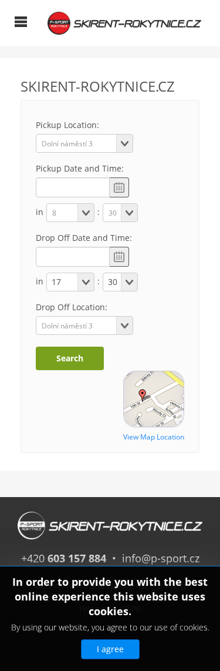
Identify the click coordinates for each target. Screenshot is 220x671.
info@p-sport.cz (160, 558)
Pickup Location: (67, 124)
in (39, 211)
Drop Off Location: (71, 307)
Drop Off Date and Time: (84, 237)
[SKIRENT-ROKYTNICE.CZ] (124, 22)
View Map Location (153, 437)
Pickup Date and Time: (80, 168)
